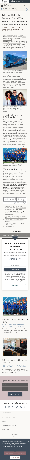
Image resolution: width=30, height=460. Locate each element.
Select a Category (10, 235)
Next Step (15, 269)
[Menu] (27, 5)
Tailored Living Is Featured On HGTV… (15, 320)
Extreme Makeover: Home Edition (13, 219)
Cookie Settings (15, 457)
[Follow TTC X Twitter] (24, 407)
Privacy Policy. (20, 281)
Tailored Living (12, 173)
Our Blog (5, 429)
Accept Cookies (9, 453)
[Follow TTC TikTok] (17, 407)
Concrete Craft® (12, 38)
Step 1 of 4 (16, 259)
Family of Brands (8, 417)
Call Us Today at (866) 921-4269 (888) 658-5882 (15, 284)
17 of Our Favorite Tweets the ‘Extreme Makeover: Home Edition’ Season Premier (16, 217)
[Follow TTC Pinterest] (13, 407)
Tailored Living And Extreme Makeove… (14, 361)
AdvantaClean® (7, 40)
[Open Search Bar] (24, 5)
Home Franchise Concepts (10, 35)
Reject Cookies (21, 453)
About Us (5, 421)
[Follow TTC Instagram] (9, 407)
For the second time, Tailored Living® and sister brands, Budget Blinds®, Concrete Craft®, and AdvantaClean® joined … (15, 370)
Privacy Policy (15, 434)
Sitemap (15, 436)
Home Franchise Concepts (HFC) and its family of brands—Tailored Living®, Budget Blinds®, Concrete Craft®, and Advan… (15, 330)
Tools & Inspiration (9, 425)
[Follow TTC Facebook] (5, 407)
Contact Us (6, 413)
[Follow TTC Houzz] (20, 407)
